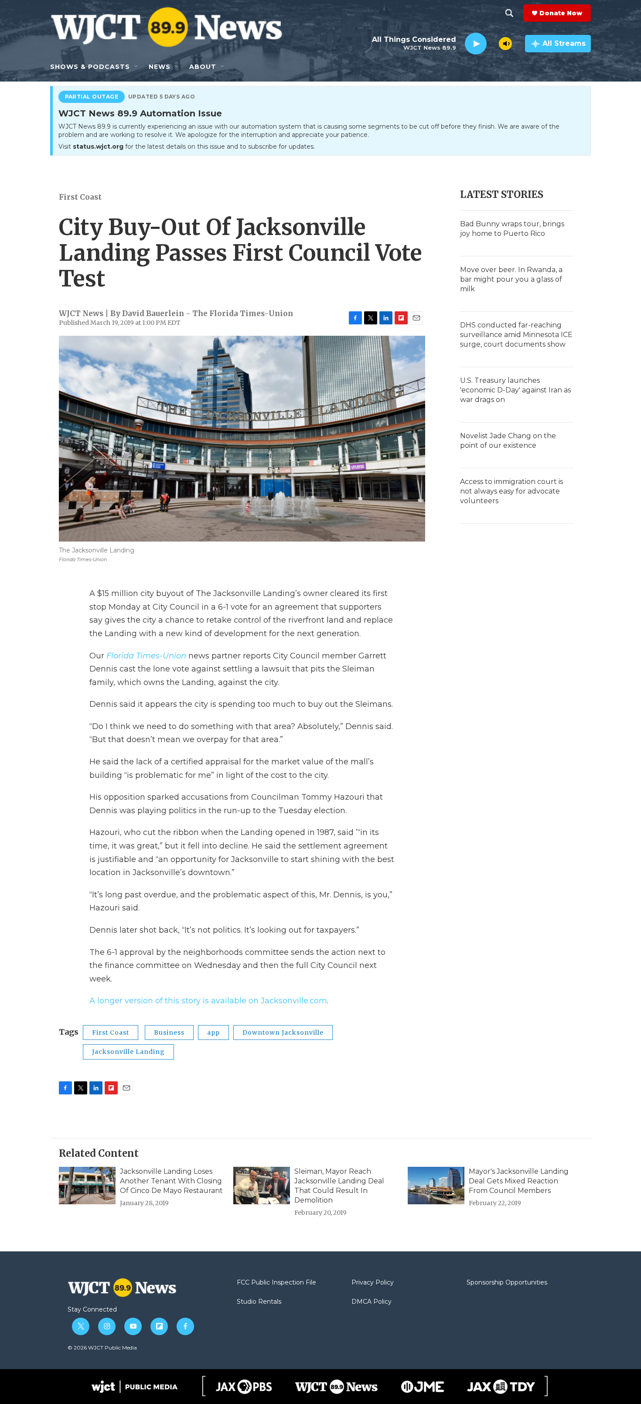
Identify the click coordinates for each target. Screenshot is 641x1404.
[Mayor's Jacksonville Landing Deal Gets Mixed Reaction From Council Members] (436, 1185)
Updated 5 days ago (161, 97)
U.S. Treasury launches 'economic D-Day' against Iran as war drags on (515, 390)
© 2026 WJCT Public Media (102, 1347)
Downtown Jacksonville (283, 1032)
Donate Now (560, 13)
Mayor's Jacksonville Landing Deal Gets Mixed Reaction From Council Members (519, 1181)
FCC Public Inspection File (276, 1282)
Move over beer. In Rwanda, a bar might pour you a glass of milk (511, 279)
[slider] (492, 43)
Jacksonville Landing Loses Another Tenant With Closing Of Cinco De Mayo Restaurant (171, 1181)
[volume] (505, 43)
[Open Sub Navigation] (136, 66)
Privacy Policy (372, 1282)
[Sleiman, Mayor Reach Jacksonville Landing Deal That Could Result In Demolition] (261, 1185)
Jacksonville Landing (128, 1052)
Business (169, 1032)
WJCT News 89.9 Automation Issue (140, 114)
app (213, 1032)
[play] (476, 44)
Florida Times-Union (146, 656)
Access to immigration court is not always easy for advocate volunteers (511, 491)
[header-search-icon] (509, 13)
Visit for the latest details (186, 146)
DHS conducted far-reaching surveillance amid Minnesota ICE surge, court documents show (516, 334)
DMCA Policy (371, 1301)
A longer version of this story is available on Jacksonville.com (208, 1000)
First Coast (80, 197)
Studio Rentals (259, 1301)
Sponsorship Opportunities (507, 1282)
